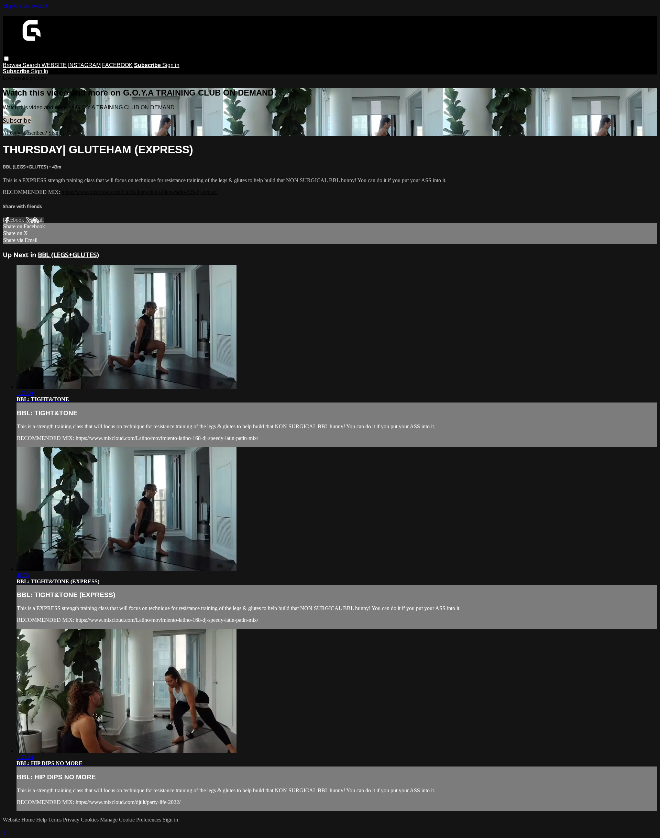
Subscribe (17, 120)
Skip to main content (25, 6)
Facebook (14, 220)
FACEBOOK (117, 65)
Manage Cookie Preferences (131, 820)
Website (11, 820)
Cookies (90, 820)
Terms (55, 820)
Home (28, 820)
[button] (6, 58)
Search (32, 65)
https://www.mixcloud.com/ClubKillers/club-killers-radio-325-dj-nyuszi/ (140, 192)
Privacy (72, 820)
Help (42, 820)
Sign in (170, 65)
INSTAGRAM (84, 65)
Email (37, 220)
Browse (13, 65)
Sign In (39, 71)
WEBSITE (54, 65)
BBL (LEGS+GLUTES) (26, 167)
